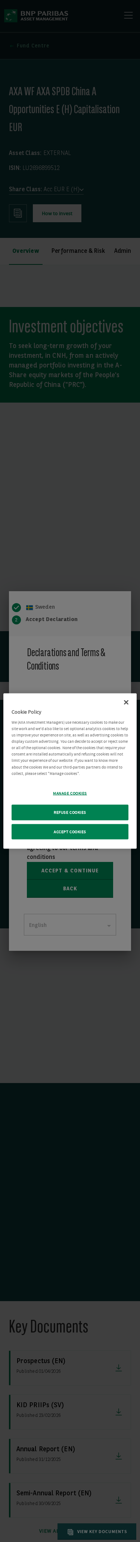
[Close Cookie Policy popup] (126, 702)
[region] (69, 771)
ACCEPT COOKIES (70, 831)
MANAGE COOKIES (70, 793)
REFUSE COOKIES (70, 812)
